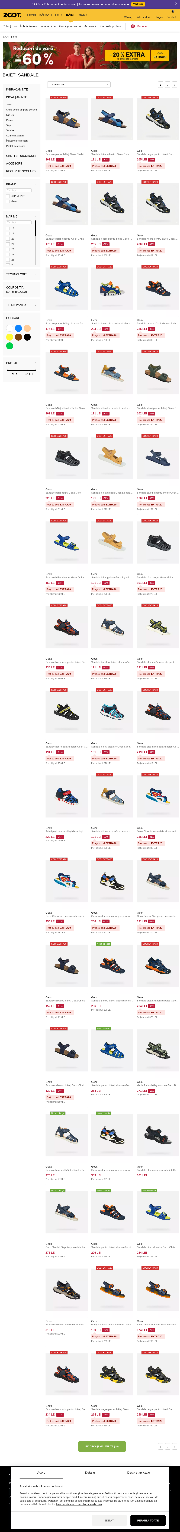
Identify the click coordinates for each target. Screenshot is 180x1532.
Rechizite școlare (110, 26)
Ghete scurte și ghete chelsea (21, 109)
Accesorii (90, 26)
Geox (49, 150)
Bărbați (45, 14)
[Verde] (9, 345)
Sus (171, 1511)
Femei (31, 14)
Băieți (70, 14)
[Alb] (9, 328)
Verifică (172, 14)
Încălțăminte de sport (17, 140)
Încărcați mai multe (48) (102, 1446)
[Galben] (9, 337)
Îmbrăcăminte (28, 26)
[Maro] (18, 337)
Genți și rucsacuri (70, 26)
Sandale (10, 130)
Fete (59, 14)
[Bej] (27, 328)
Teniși (9, 104)
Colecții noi (10, 26)
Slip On (10, 115)
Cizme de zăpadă (15, 135)
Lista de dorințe (144, 17)
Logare (160, 17)
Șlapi (8, 125)
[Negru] (27, 337)
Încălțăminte (48, 26)
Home (83, 14)
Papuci (9, 120)
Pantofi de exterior (15, 146)
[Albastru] (18, 328)
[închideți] (176, 4)
